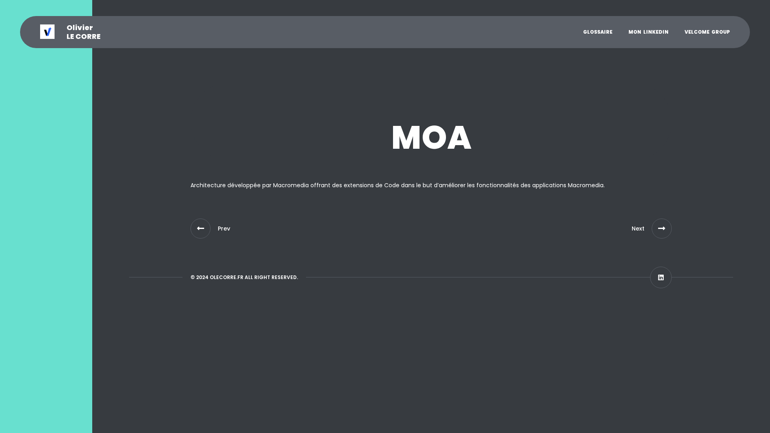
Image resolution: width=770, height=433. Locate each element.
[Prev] (200, 229)
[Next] (662, 229)
